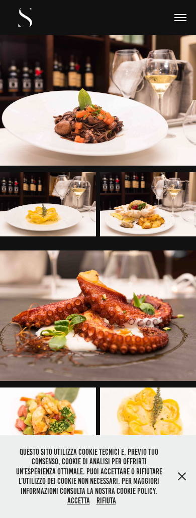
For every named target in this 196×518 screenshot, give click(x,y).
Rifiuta (106, 500)
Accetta (78, 500)
